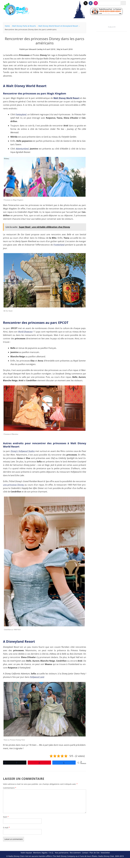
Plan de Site (95, 852)
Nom (6, 817)
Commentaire (9, 788)
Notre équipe (26, 852)
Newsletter (105, 852)
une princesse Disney (13, 484)
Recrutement (75, 852)
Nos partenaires (62, 852)
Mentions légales (40, 852)
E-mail (6, 827)
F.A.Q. (51, 852)
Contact (85, 852)
